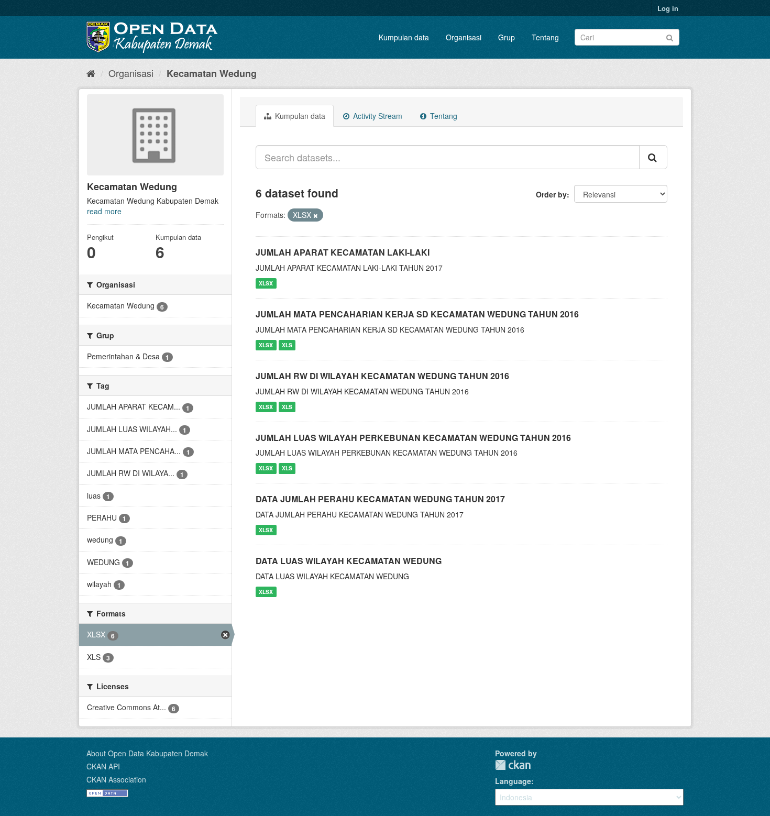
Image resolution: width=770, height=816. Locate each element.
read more (104, 211)
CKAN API (103, 766)
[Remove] (315, 215)
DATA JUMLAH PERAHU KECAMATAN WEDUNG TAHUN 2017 (380, 499)
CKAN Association (116, 779)
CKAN (513, 764)
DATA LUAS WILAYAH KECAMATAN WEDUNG (349, 561)
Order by (551, 194)
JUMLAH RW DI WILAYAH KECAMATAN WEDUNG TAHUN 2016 (382, 376)
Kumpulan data (404, 37)
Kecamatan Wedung (212, 73)
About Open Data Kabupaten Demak (147, 753)
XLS (287, 345)
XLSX (266, 283)
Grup (506, 37)
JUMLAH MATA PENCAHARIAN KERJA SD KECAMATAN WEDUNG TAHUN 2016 (417, 314)
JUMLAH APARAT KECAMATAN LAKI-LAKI (343, 252)
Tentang (545, 37)
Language (513, 781)
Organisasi (463, 37)
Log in (667, 8)
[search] (653, 157)
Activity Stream (376, 116)
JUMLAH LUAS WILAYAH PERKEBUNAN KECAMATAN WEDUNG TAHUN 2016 (413, 438)
